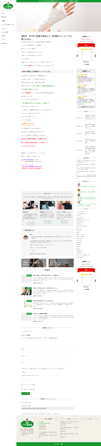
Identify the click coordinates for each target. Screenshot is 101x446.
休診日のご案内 (79, 221)
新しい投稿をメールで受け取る (28, 389)
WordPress (44, 253)
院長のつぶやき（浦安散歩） (82, 254)
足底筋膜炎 (78, 252)
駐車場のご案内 (79, 257)
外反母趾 (78, 223)
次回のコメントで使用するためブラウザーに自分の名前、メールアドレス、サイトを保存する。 (44, 368)
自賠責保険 (78, 250)
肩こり (77, 240)
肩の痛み (78, 242)
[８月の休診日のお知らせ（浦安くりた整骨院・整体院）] (79, 189)
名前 (22, 349)
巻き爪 (77, 228)
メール (23, 355)
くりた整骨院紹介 (79, 213)
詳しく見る (30, 223)
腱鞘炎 (77, 246)
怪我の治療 (45, 41)
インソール (78, 211)
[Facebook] (91, 429)
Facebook (33, 253)
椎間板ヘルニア (79, 234)
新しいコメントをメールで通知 (28, 384)
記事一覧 (33, 251)
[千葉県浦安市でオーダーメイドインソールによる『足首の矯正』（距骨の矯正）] (79, 202)
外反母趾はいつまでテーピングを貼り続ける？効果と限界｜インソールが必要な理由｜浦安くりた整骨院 (87, 199)
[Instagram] (91, 438)
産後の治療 (78, 238)
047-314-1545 (42, 424)
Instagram (39, 253)
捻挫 (50, 41)
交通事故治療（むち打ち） (81, 219)
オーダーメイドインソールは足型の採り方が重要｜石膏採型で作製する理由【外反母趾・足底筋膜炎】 (86, 176)
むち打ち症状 (79, 217)
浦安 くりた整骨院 (60, 444)
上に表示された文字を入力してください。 (30, 375)
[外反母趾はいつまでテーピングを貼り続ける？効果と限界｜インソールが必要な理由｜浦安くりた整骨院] (79, 195)
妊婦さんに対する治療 (80, 225)
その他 (77, 215)
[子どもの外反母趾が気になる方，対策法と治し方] (79, 184)
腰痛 (77, 244)
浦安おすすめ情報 (79, 236)
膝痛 (77, 248)
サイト (22, 362)
